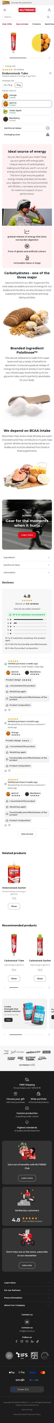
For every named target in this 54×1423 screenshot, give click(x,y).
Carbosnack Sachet (40, 960)
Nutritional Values (12, 128)
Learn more (27, 535)
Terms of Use (27, 1410)
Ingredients (9, 557)
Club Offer (7, 24)
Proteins (37, 24)
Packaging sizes (12, 134)
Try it (8, 1020)
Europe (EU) (23, 1389)
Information (9, 572)
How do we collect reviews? (27, 609)
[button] (49, 58)
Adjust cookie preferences (27, 1405)
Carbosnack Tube (14, 960)
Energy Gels (10, 66)
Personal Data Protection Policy (27, 1414)
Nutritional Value (12, 565)
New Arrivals (22, 24)
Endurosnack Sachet (14, 888)
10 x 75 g (8, 85)
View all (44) (27, 834)
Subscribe (27, 1265)
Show (14, 906)
